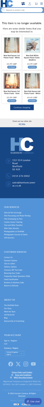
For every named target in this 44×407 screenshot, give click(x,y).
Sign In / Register (10, 341)
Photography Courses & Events (15, 235)
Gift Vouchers (9, 238)
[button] (36, 3)
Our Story (8, 308)
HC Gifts (22, 124)
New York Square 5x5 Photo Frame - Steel (12, 92)
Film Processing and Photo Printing (17, 216)
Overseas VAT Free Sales (13, 270)
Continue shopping (22, 107)
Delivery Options (10, 267)
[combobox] (22, 10)
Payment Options (10, 261)
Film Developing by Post (13, 219)
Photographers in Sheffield (14, 231)
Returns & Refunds (11, 286)
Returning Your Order (12, 273)
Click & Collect (9, 264)
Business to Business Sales (14, 283)
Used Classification (11, 279)
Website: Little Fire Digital (20, 401)
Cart (5, 344)
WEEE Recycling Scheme (23, 378)
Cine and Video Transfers (13, 225)
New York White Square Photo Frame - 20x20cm (32, 57)
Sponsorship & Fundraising (14, 321)
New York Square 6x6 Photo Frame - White (32, 92)
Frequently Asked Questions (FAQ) (17, 276)
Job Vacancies (9, 315)
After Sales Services (11, 228)
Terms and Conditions (23, 375)
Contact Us (8, 257)
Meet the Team (9, 312)
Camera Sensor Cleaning (13, 222)
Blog (5, 318)
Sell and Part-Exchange (12, 213)
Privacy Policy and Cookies (22, 372)
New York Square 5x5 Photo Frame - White (12, 56)
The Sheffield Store (11, 305)
